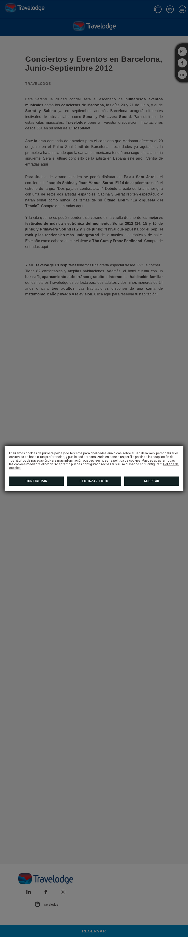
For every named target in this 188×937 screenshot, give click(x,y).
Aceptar (151, 481)
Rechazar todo (94, 481)
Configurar (36, 481)
